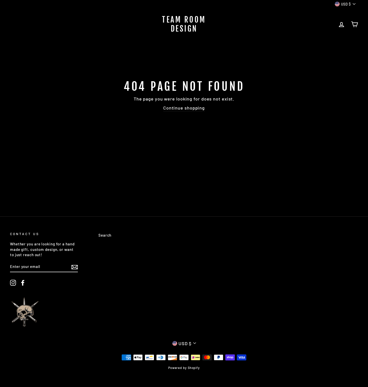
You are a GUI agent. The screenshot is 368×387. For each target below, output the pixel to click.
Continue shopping (184, 108)
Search (104, 235)
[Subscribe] (74, 266)
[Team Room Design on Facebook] (23, 283)
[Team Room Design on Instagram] (13, 283)
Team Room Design (184, 24)
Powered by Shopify (184, 368)
